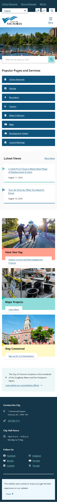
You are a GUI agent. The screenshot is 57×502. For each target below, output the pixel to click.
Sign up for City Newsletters (21, 356)
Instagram (36, 455)
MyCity (43, 4)
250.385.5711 (14, 420)
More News (50, 158)
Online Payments (9, 4)
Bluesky (10, 460)
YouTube (36, 460)
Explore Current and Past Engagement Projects (26, 261)
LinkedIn (11, 465)
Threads (36, 465)
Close (8, 493)
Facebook (11, 455)
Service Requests (28, 4)
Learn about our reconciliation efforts (22, 385)
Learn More (14, 309)
